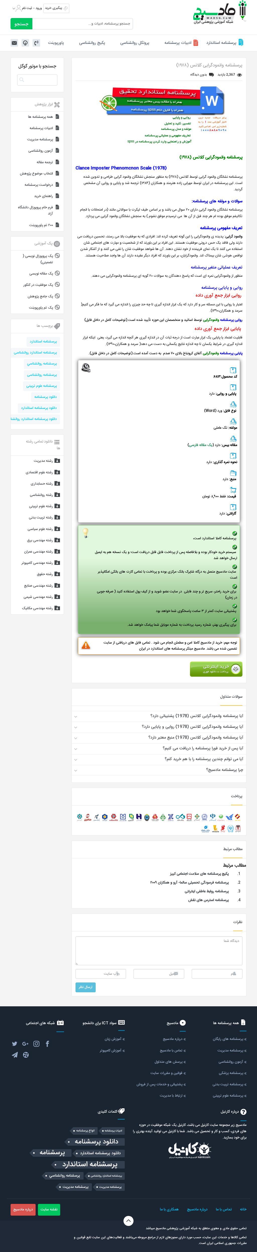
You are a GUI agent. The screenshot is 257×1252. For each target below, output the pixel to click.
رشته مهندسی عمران (38, 552)
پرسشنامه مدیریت (40, 140)
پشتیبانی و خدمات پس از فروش (159, 1085)
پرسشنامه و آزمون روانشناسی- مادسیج (220, 12)
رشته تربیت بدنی (41, 518)
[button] (159, 716)
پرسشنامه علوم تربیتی (41, 386)
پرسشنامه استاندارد (221, 43)
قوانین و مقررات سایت (166, 1073)
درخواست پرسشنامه (39, 185)
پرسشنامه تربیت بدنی (228, 1085)
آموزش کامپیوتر (110, 1051)
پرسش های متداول (168, 1062)
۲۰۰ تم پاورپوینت (41, 225)
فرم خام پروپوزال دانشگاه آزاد (35, 211)
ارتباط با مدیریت (171, 1096)
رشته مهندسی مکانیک (37, 608)
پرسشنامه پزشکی (231, 1073)
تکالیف (238, 216)
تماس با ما (224, 1209)
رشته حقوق (45, 574)
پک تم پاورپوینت (41, 308)
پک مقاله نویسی (41, 274)
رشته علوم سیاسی (40, 529)
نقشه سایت (49, 1210)
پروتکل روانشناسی (134, 43)
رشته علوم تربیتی (41, 506)
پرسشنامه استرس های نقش (208, 900)
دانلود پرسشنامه (45, 397)
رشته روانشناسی (41, 495)
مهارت (114, 243)
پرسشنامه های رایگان (228, 1039)
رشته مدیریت (43, 461)
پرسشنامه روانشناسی (42, 375)
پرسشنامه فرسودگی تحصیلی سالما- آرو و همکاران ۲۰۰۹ (189, 883)
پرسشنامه (52, 1153)
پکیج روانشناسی (92, 43)
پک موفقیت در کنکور (38, 285)
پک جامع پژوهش (40, 297)
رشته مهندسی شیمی (38, 597)
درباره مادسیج (172, 1039)
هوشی (227, 256)
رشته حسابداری (42, 484)
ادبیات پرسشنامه (177, 43)
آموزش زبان (113, 1039)
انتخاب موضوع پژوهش (36, 174)
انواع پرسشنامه (85, 1130)
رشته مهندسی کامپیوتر (37, 563)
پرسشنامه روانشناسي (42, 364)
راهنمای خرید (43, 196)
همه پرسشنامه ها (40, 117)
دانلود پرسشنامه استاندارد (39, 408)
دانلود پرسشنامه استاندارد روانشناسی (31, 419)
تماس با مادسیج (171, 1051)
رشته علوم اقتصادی (39, 473)
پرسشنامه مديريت (110, 1187)
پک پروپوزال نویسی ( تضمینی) (38, 259)
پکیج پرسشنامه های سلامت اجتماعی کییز (199, 874)
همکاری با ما (169, 1209)
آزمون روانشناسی (40, 151)
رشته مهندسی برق (40, 541)
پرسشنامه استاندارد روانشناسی (35, 353)
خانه (243, 1209)
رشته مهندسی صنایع (38, 586)
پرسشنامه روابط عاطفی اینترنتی (206, 891)
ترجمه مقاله (45, 162)
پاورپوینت (56, 43)
